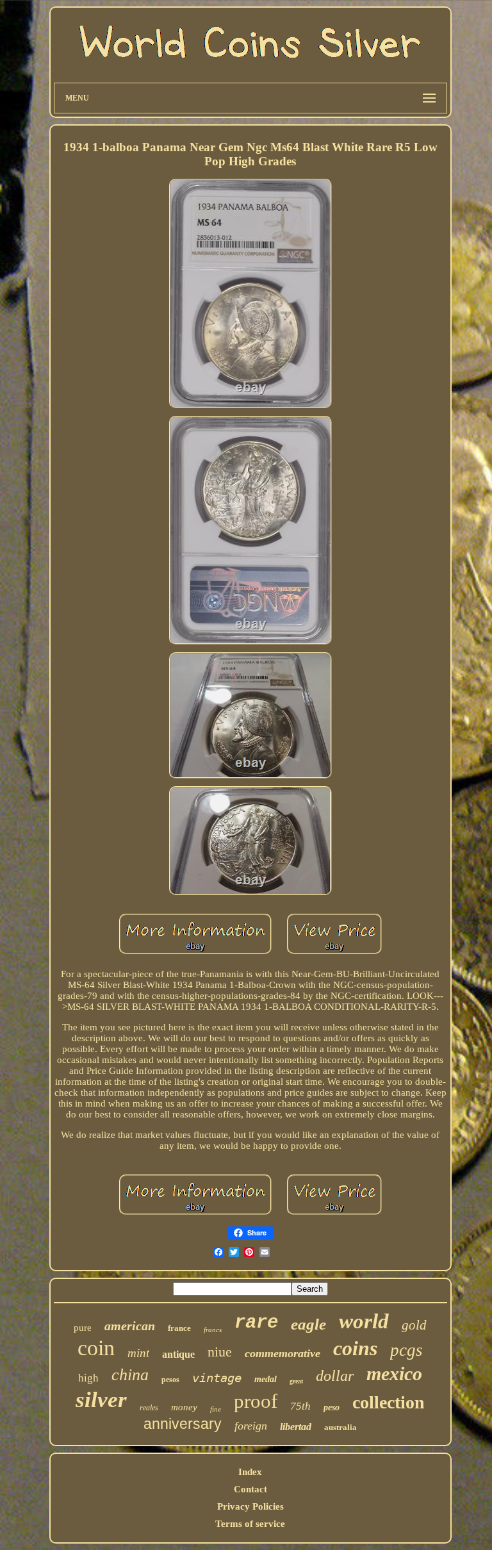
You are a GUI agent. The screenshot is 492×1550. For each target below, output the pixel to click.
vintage (217, 1378)
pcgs (406, 1350)
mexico (394, 1373)
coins (355, 1348)
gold (414, 1325)
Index (250, 1472)
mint (138, 1353)
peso (332, 1407)
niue (220, 1352)
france (179, 1328)
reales (149, 1407)
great (296, 1381)
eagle (308, 1324)
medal (265, 1379)
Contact (250, 1489)
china (130, 1374)
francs (213, 1329)
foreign (250, 1425)
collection (388, 1402)
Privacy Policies (250, 1506)
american (129, 1326)
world (364, 1321)
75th (300, 1406)
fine (215, 1409)
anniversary (183, 1423)
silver (101, 1399)
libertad (295, 1426)
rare (256, 1322)
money (184, 1407)
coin (96, 1348)
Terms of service (250, 1524)
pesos (170, 1379)
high (88, 1378)
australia (340, 1427)
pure (83, 1328)
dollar (335, 1375)
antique (178, 1354)
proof (255, 1401)
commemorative (282, 1353)
